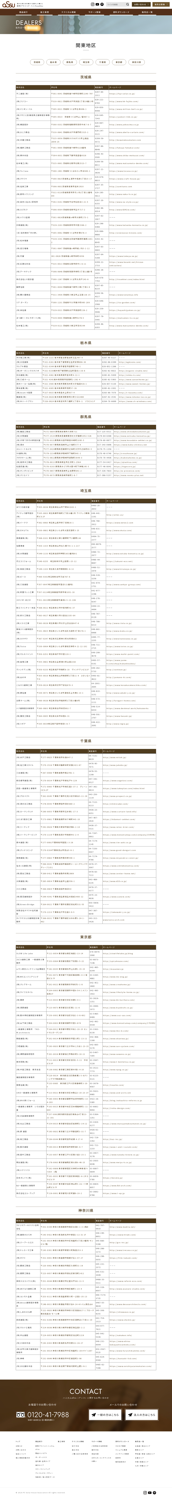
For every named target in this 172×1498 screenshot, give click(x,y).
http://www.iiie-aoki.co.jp (117, 842)
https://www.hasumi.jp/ (119, 716)
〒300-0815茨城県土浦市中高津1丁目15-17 (71, 178)
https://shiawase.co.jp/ (122, 1312)
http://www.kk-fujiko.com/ (124, 101)
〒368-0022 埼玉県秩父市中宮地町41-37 (56, 607)
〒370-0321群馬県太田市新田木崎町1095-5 (64, 440)
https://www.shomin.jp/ (122, 1320)
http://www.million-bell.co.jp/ (126, 109)
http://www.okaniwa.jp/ (116, 1038)
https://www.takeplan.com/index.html (124, 788)
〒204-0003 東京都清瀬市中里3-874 (64, 1023)
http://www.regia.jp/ (117, 723)
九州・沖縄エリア (141, 1466)
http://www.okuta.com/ (119, 530)
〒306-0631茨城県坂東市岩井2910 (67, 186)
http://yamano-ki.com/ (118, 677)
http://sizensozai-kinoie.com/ (125, 233)
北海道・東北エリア (142, 1446)
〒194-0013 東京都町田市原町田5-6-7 (65, 1147)
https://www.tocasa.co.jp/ (123, 171)
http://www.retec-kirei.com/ (118, 827)
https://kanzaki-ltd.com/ (123, 1358)
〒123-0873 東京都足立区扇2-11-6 (63, 1007)
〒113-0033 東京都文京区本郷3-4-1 (64, 1000)
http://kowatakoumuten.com (125, 140)
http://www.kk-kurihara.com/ (119, 1000)
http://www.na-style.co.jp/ (124, 202)
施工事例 (44, 12)
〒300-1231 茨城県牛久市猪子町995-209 (70, 302)
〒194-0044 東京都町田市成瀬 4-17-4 (64, 1139)
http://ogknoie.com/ (130, 362)
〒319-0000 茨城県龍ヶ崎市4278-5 (67, 318)
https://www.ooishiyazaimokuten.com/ (131, 1366)
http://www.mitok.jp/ (114, 757)
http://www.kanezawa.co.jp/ (121, 638)
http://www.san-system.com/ (119, 1046)
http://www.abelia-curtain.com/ (126, 132)
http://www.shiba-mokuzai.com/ (127, 155)
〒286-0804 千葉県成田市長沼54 (56, 889)
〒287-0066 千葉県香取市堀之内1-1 (57, 773)
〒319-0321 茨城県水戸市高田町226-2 (69, 310)
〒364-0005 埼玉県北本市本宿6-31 (53, 716)
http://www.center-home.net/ (119, 873)
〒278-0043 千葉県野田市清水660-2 (58, 804)
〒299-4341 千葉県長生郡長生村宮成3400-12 (62, 896)
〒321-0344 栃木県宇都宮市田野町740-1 (62, 366)
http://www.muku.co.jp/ (119, 631)
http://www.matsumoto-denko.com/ (129, 163)
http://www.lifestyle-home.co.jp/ (121, 992)
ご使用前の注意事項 (100, 1446)
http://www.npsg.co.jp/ (115, 1069)
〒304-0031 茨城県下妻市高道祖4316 (68, 155)
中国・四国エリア (141, 1462)
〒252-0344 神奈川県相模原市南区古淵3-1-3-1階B (64, 1227)
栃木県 (53, 62)
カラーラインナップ (42, 1469)
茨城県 (37, 62)
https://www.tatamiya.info (123, 294)
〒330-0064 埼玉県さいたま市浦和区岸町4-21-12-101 (62, 646)
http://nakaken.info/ (121, 1335)
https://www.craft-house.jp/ (124, 178)
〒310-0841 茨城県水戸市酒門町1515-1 (70, 132)
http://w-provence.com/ (127, 471)
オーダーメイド (41, 1457)
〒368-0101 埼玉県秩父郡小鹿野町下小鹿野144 (59, 538)
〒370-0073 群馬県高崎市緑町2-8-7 (60, 475)
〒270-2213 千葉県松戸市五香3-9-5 (58, 912)
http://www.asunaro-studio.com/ (127, 1289)
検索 (128, 4)
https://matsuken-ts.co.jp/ (124, 318)
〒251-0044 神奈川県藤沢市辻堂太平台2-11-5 (62, 1281)
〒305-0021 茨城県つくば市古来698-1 (69, 109)
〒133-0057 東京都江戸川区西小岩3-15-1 (66, 1154)
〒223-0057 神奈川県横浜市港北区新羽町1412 (62, 1273)
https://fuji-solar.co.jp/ (122, 93)
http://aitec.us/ (115, 515)
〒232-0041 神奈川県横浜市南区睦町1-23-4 (61, 1289)
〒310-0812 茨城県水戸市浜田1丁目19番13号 (72, 101)
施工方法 (75, 1450)
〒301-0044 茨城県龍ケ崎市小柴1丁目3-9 (70, 287)
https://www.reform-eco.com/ (126, 1281)
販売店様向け (120, 1462)
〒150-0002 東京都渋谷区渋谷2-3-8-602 (66, 1015)
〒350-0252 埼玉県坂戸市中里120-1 (54, 654)
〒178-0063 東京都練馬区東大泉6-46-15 (66, 1162)
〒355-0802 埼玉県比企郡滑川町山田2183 (56, 662)
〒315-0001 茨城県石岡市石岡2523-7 (69, 163)
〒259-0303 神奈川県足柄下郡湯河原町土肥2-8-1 (64, 1366)
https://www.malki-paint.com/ (123, 654)
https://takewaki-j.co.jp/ (116, 912)
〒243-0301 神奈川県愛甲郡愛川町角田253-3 (62, 1250)
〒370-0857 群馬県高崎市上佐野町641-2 (63, 471)
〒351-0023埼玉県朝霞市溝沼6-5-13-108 (56, 600)
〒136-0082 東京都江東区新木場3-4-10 (65, 1069)
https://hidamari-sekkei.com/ (119, 819)
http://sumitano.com (120, 186)
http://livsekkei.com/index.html (127, 279)
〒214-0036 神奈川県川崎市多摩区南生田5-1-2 (63, 1327)
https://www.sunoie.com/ (116, 896)
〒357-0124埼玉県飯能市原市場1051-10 (56, 592)
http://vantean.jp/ (116, 669)
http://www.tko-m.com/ (116, 1031)
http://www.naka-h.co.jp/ (123, 194)
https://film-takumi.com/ (123, 1258)
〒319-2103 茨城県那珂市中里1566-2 (69, 225)
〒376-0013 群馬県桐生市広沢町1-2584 (62, 462)
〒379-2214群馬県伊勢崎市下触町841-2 (62, 453)
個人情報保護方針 (23, 1458)
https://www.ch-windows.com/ (135, 401)
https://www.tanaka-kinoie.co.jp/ (121, 1154)
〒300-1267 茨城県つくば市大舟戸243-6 (70, 279)
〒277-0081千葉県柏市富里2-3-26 (57, 842)
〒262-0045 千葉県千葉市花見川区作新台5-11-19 (64, 796)
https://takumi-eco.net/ (119, 561)
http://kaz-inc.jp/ (112, 1139)
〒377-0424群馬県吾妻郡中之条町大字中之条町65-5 (68, 449)
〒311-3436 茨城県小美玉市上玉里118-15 (71, 294)
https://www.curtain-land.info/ (120, 811)
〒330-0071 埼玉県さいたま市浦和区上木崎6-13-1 (60, 693)
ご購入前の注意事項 (80, 1454)
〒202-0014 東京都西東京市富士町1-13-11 (67, 1038)
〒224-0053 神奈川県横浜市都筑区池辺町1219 (62, 1335)
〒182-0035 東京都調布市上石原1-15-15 (66, 969)
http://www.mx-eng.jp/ (115, 976)
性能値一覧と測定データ (45, 1477)
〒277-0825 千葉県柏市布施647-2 (57, 757)
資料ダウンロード (122, 1441)
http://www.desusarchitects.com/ (128, 1304)
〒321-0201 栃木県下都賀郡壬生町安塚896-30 (64, 362)
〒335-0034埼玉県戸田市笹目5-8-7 (53, 723)
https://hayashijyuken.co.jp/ (125, 310)
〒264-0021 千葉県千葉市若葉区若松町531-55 (62, 904)
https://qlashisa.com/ (125, 462)
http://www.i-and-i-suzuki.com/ (120, 1147)
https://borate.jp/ (113, 1178)
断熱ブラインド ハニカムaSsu (22, 4)
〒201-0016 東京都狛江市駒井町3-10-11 (66, 1054)
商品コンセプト (41, 1453)
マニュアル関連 (121, 1450)
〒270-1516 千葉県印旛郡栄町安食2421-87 (61, 765)
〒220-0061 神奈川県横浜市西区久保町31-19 (62, 1265)
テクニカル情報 (78, 1441)
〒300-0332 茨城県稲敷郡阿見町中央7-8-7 (71, 124)
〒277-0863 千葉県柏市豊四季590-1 (58, 858)
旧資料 (118, 1458)
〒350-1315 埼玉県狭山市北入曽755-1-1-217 (58, 546)
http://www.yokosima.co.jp (124, 124)
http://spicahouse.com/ (116, 961)
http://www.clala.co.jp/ (119, 623)
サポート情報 (97, 1441)
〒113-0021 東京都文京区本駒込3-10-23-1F (68, 1092)
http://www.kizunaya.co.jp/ (121, 569)
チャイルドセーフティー (44, 1473)
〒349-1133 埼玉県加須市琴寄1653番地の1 (57, 553)
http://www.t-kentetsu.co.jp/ (119, 1062)
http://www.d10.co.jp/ (115, 881)
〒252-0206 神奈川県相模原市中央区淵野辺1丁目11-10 (66, 1320)
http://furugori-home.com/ (121, 700)
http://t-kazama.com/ (131, 392)
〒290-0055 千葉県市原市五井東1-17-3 (59, 811)
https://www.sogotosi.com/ (118, 780)
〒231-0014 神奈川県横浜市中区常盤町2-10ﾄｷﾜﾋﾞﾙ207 (66, 1350)
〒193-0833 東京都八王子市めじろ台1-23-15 (68, 1046)
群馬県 (69, 62)
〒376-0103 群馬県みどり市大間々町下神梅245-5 (66, 466)
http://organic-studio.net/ (133, 370)
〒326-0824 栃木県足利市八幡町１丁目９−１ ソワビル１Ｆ (69, 401)
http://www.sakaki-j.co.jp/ (120, 693)
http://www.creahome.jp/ (117, 984)
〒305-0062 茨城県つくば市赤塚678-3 (69, 233)
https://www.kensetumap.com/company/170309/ (129, 1023)
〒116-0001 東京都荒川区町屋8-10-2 (64, 1193)
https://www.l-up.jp (114, 1193)
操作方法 (95, 1450)
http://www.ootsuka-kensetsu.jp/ (132, 436)
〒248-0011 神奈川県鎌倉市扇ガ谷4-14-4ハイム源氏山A (67, 1304)
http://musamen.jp (113, 969)
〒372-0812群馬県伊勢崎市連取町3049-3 (63, 457)
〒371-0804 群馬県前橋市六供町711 (60, 431)
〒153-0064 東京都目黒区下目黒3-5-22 (65, 961)
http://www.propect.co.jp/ (117, 796)
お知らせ (19, 1446)
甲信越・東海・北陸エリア (145, 1454)
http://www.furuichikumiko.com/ (127, 1350)
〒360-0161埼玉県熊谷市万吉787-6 (53, 576)
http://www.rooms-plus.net (129, 475)
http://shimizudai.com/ (115, 804)
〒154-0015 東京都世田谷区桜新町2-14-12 (67, 1123)
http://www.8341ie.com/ (122, 209)
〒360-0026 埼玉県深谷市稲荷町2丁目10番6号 (58, 700)
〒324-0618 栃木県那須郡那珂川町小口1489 (63, 397)
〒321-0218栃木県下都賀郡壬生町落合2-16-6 (64, 370)
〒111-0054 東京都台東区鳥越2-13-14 (65, 953)
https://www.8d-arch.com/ (117, 1185)
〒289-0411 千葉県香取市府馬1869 (57, 873)
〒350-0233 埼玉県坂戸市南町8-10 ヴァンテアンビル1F (63, 669)
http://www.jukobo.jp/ (115, 765)
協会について (21, 1454)
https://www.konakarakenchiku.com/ (126, 685)
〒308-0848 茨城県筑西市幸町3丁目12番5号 (71, 271)
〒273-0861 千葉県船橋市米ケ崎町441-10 (60, 819)
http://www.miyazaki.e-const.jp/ (121, 858)
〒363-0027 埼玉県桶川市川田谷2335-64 (56, 615)
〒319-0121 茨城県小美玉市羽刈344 (68, 325)
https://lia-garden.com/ (122, 302)
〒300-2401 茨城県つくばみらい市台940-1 (70, 171)
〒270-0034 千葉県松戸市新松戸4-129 (59, 780)
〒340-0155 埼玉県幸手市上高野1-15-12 (57, 561)
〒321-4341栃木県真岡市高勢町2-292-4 (61, 379)
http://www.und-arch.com (117, 1092)
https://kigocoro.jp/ (125, 466)
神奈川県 (136, 62)
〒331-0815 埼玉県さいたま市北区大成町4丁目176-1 (61, 631)
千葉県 (102, 62)
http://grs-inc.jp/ (119, 1242)
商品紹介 (39, 1441)
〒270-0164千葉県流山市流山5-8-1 (57, 850)
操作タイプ (39, 1465)
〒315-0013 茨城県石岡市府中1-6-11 (68, 264)
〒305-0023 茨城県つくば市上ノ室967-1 (70, 117)
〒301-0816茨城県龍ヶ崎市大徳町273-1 (69, 217)
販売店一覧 (139, 1441)
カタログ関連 (120, 1446)
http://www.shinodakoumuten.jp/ (132, 431)
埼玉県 (86, 62)
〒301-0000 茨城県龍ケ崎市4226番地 (68, 147)
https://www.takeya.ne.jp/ (123, 256)
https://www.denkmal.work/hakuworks (127, 708)
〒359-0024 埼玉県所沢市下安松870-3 (55, 685)
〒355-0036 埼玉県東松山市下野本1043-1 (56, 507)
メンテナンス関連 (122, 1454)
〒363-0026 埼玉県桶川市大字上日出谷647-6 (58, 623)
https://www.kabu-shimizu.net (130, 444)
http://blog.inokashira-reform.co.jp (122, 1100)
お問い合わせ (140, 4)
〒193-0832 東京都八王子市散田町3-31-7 (66, 1131)
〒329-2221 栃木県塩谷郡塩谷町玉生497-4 (63, 357)
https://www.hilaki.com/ (123, 1234)
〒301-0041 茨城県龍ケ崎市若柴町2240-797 (72, 93)
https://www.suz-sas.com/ (117, 1015)
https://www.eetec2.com (119, 522)
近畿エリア (139, 1458)
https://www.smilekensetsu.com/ (121, 865)
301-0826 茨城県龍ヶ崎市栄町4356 (67, 256)
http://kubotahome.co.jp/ (128, 457)
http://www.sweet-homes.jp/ (134, 384)
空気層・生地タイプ (43, 1461)
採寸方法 (75, 1446)
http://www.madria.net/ (123, 1227)
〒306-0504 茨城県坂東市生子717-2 (68, 209)
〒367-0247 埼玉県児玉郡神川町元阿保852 (57, 638)
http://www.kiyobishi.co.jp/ (118, 1007)
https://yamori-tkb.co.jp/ (123, 117)
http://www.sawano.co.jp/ (117, 1054)
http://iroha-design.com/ (116, 1108)
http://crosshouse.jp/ (125, 453)
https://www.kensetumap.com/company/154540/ (129, 834)
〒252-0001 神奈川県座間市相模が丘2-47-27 (62, 1258)
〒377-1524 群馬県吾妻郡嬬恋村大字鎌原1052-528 (67, 436)
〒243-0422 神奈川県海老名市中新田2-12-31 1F (63, 1234)
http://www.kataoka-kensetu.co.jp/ (128, 225)
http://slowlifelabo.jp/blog (118, 953)
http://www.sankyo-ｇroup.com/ (123, 584)
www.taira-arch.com (113, 920)
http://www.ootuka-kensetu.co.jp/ (125, 553)
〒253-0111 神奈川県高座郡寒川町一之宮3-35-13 (64, 1296)
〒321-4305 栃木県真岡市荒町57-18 (60, 388)
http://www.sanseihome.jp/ (134, 379)
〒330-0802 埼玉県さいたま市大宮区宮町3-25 (58, 530)
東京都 (119, 62)
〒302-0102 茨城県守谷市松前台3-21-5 (69, 202)
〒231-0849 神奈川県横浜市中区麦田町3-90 (61, 1358)
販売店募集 (160, 4)
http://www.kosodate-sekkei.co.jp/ (133, 440)
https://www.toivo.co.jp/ (119, 646)
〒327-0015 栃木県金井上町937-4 (59, 392)
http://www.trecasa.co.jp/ (124, 1250)
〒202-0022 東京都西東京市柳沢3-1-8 (65, 984)
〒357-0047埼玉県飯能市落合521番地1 (55, 584)
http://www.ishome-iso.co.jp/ (135, 397)
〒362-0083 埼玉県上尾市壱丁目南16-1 (55, 522)
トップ (18, 1441)
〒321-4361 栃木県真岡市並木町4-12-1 (61, 375)
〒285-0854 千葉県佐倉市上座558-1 (58, 881)
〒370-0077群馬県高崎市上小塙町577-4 (62, 444)
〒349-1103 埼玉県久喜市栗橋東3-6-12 (55, 569)
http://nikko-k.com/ (130, 375)
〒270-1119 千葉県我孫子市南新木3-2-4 (60, 834)
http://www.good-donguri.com (119, 850)
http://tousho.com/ (113, 1085)
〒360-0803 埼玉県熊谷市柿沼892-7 (54, 708)
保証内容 (95, 1454)
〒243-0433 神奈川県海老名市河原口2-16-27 (62, 1343)
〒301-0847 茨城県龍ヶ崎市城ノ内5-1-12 (70, 248)
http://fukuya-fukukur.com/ (124, 147)
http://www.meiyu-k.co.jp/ (117, 1162)
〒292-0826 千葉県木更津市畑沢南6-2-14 (60, 827)
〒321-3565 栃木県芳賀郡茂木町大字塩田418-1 (65, 384)
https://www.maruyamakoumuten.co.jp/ (124, 1123)
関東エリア (139, 1450)
